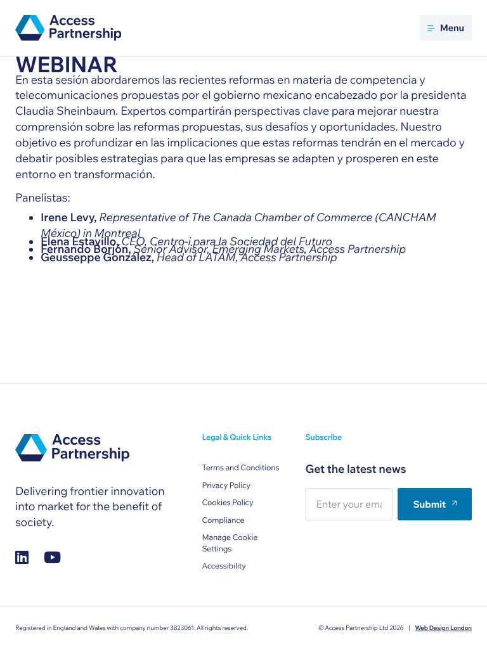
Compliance (223, 520)
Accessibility (223, 566)
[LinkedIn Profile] (22, 556)
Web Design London (443, 628)
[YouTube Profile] (52, 556)
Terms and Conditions (240, 468)
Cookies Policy (227, 503)
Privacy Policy (226, 486)
